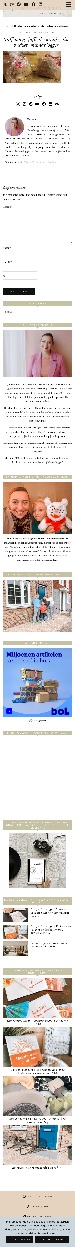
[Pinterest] (19, 5)
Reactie (8, 206)
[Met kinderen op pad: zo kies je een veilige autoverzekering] (37, 1096)
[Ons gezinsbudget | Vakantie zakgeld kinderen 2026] (37, 998)
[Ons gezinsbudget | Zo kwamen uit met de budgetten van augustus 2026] (15, 932)
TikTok (38, 1206)
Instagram (41, 162)
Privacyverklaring (52, 1239)
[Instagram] (12, 5)
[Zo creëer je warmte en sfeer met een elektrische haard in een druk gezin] (15, 948)
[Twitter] (5, 5)
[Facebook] (34, 5)
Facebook (53, 162)
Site (5, 276)
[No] (70, 1232)
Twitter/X (29, 162)
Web (20, 162)
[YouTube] (26, 5)
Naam (7, 247)
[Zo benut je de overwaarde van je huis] (37, 1145)
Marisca (25, 32)
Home (6, 26)
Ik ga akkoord (19, 1239)
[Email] (57, 104)
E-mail (7, 262)
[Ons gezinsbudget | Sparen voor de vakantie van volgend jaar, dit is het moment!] (15, 915)
